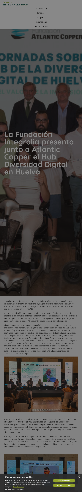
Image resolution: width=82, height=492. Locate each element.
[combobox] (79, 477)
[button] (28, 489)
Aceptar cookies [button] (63, 480)
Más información (18, 487)
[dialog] (41, 483)
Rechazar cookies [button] (64, 485)
